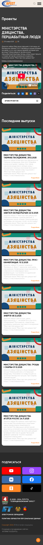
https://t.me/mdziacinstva (12, 61)
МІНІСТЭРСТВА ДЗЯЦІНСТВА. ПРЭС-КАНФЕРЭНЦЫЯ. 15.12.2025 (21, 261)
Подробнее (35, 178)
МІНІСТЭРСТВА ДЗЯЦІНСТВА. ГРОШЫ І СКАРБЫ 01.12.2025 (21, 366)
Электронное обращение (12, 514)
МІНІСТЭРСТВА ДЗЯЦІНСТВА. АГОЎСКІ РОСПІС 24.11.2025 (17, 417)
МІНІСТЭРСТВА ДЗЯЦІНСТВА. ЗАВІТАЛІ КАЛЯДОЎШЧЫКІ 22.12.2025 (21, 211)
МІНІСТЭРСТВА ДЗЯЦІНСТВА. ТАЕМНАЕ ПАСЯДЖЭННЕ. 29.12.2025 (20, 156)
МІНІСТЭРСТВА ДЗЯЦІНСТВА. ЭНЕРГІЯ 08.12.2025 (17, 314)
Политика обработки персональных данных (21, 518)
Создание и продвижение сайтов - (15, 530)
